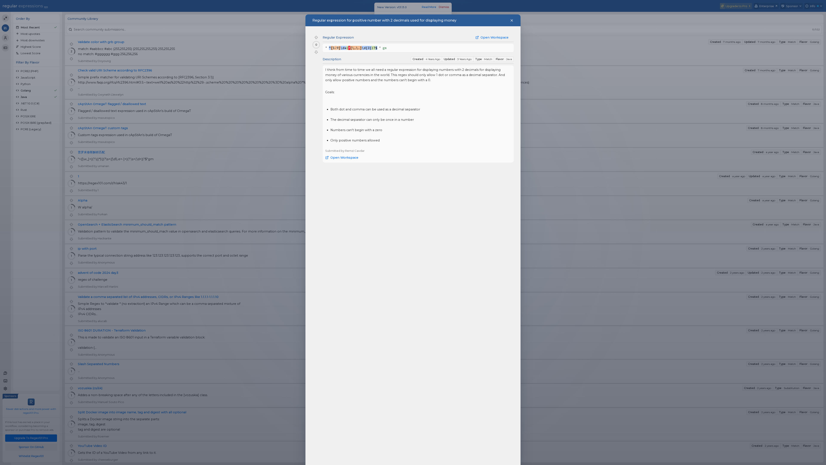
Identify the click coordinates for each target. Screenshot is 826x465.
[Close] (512, 20)
